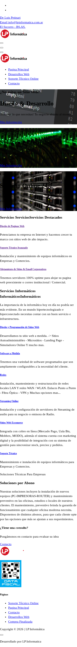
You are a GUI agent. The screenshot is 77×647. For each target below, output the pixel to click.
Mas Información (11, 122)
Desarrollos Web (18, 74)
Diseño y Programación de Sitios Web (19, 327)
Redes (3, 374)
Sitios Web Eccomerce (11, 422)
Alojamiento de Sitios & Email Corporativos (23, 269)
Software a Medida (10, 353)
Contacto (14, 83)
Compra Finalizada (20, 621)
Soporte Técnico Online (23, 78)
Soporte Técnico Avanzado (14, 247)
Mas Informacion (11, 208)
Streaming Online (9, 401)
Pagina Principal (18, 69)
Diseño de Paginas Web (12, 226)
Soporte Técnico (8, 453)
